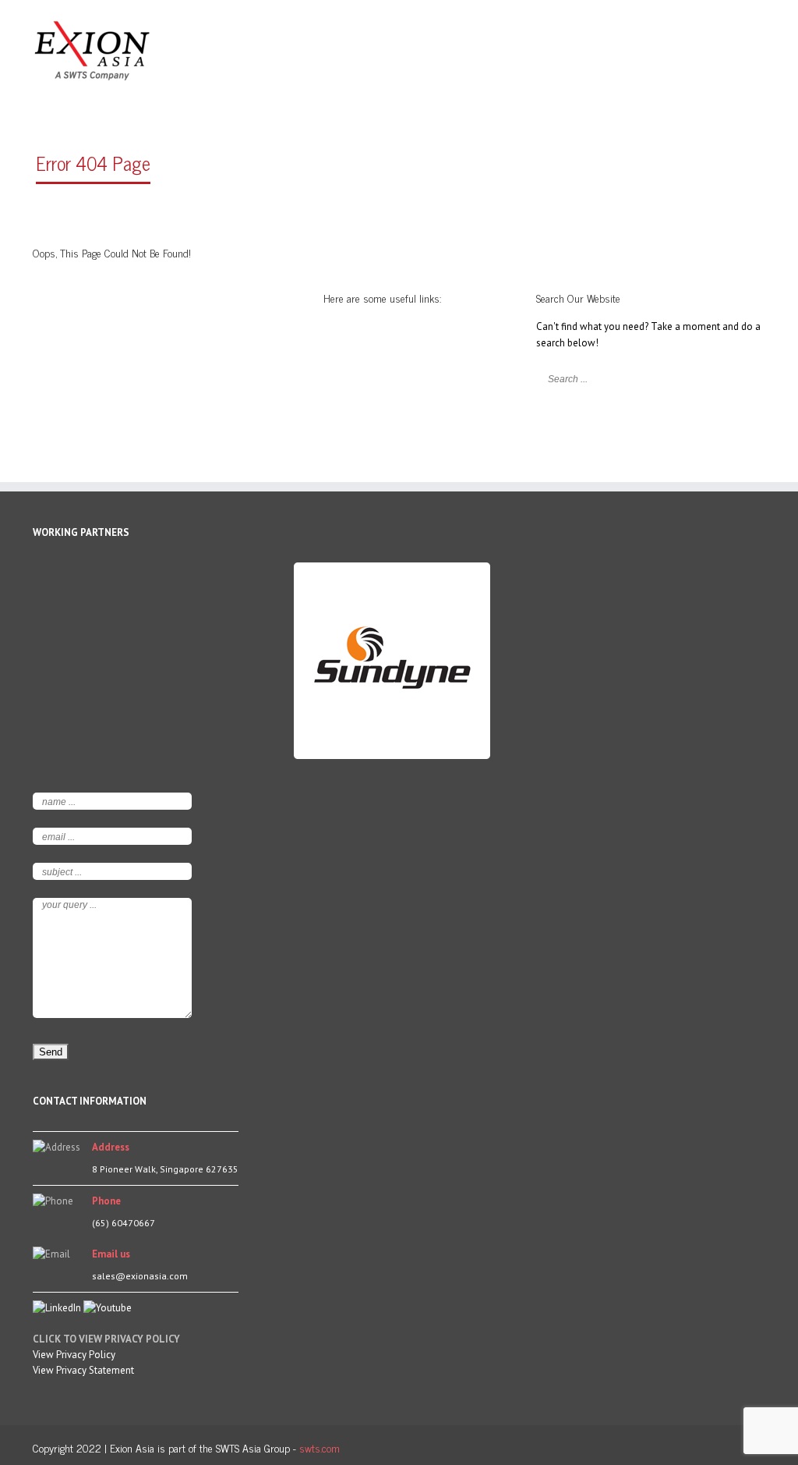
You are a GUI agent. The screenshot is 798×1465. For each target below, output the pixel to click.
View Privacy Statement (83, 1370)
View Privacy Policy (74, 1354)
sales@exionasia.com (140, 1276)
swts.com (319, 1447)
